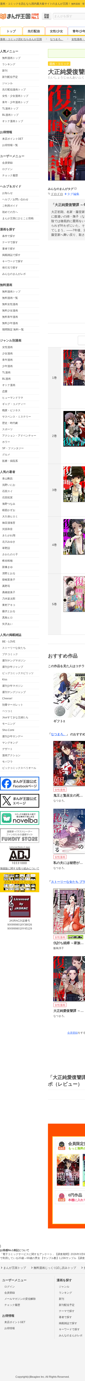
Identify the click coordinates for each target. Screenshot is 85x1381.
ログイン (7, 169)
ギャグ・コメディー (14, 404)
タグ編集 (73, 194)
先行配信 (34, 31)
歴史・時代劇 (10, 423)
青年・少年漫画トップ (15, 102)
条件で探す (8, 236)
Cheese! (7, 698)
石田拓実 (7, 497)
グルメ (6, 454)
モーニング (8, 723)
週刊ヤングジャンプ (14, 692)
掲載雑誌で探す (11, 254)
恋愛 (4, 391)
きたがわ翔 (8, 535)
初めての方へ (10, 212)
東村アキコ (8, 604)
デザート (7, 749)
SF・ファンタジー (13, 448)
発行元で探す (10, 267)
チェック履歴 (10, 175)
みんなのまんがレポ (14, 273)
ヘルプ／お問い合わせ (15, 199)
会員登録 (7, 162)
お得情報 (9, 1328)
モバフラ (7, 761)
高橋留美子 (8, 592)
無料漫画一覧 (10, 297)
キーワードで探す (12, 261)
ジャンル (7, 83)
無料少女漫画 (10, 310)
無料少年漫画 (10, 323)
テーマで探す (10, 242)
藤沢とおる (8, 611)
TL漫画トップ (10, 108)
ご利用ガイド (10, 205)
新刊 (4, 70)
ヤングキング (10, 742)
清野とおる (8, 573)
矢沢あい (7, 623)
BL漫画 (6, 378)
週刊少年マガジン (12, 685)
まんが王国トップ (14, 1267)
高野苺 (6, 586)
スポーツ (7, 429)
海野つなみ (8, 503)
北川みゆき (8, 541)
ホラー (6, 441)
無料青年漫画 (10, 316)
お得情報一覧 (10, 145)
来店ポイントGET (12, 138)
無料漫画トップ (11, 57)
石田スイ (7, 491)
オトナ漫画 (8, 385)
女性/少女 (56, 31)
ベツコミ (7, 711)
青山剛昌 (7, 478)
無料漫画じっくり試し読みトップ (55, 1267)
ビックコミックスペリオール (19, 767)
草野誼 (6, 548)
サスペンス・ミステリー (16, 416)
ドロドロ (57, 194)
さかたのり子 (10, 554)
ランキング (8, 64)
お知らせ (7, 193)
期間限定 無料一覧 (13, 329)
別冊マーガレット (12, 704)
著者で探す (8, 248)
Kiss (4, 679)
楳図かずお (8, 510)
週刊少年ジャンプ (12, 666)
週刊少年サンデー (12, 736)
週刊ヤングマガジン (14, 660)
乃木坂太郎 (8, 598)
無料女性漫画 (10, 304)
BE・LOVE (8, 641)
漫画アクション (11, 755)
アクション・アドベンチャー (19, 435)
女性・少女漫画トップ (15, 95)
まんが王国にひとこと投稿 (18, 218)
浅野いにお (8, 484)
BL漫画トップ (10, 114)
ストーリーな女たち (14, 647)
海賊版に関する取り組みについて (19, 868)
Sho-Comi (8, 730)
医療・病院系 (10, 460)
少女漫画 (7, 353)
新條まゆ (7, 567)
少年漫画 (7, 366)
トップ (11, 31)
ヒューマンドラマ (12, 397)
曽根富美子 (8, 579)
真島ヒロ (7, 617)
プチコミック (10, 654)
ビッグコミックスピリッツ (18, 673)
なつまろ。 (58, 734)
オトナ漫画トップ (12, 121)
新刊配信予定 (10, 76)
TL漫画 (6, 372)
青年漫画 (7, 359)
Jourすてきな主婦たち (15, 717)
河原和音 (7, 529)
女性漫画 (7, 347)
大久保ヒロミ (10, 516)
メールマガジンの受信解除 (20, 1298)
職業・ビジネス (11, 410)
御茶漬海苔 (8, 522)
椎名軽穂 (7, 560)
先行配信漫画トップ (14, 89)
